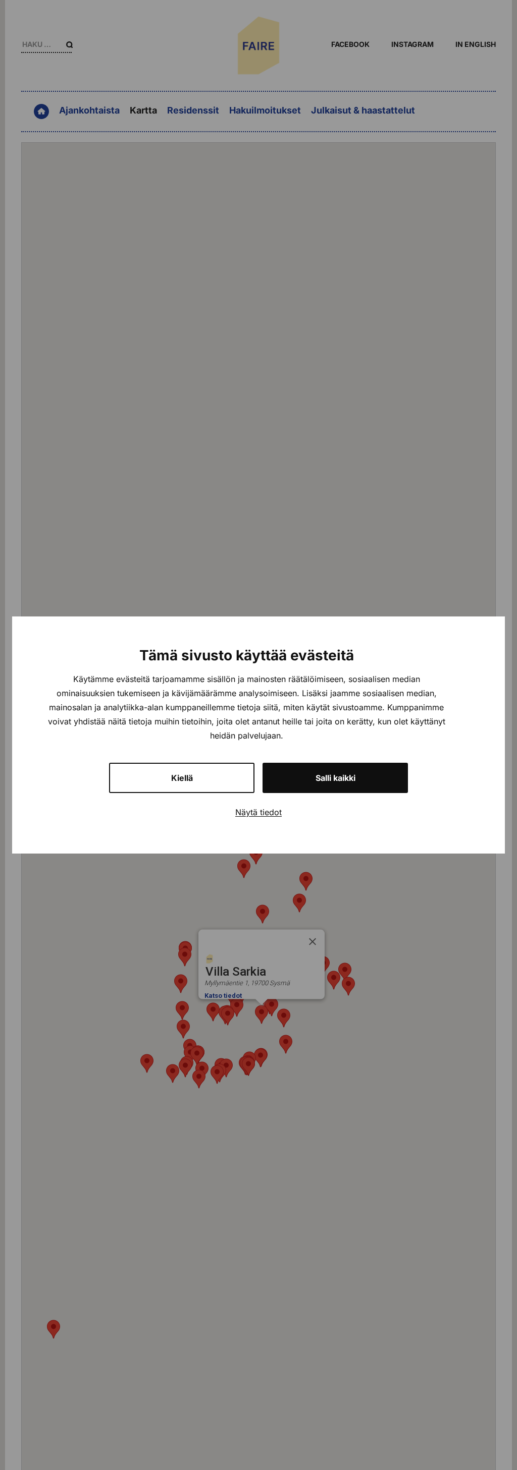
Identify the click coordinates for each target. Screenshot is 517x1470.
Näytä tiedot (258, 812)
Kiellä (182, 778)
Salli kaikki (335, 778)
